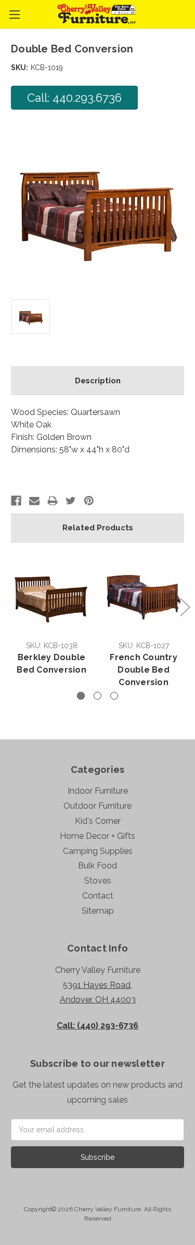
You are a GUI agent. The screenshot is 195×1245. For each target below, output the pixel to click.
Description (98, 380)
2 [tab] (97, 696)
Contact (97, 896)
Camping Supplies (98, 851)
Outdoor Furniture (97, 806)
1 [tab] (81, 696)
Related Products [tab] (97, 527)
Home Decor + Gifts (97, 836)
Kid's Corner (98, 821)
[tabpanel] (52, 616)
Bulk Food (97, 866)
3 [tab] (114, 696)
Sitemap (98, 911)
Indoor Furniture (98, 791)
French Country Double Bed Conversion (143, 669)
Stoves (97, 881)
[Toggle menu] (14, 14)
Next (184, 606)
